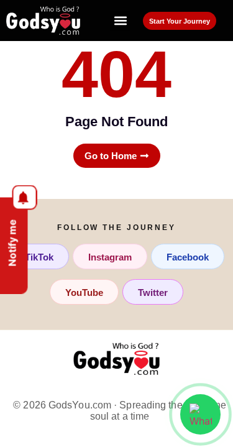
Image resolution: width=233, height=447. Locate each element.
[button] (120, 21)
